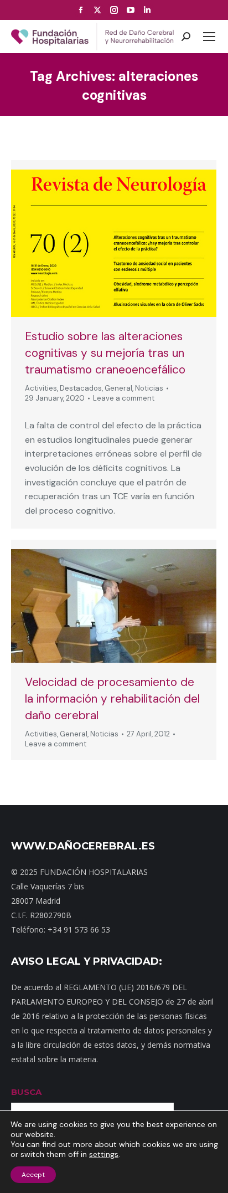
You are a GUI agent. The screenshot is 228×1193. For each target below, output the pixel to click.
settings (103, 1154)
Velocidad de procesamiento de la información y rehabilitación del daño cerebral (112, 698)
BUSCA (26, 1092)
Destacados (81, 388)
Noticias (149, 388)
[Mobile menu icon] (209, 36)
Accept (33, 1174)
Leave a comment (123, 398)
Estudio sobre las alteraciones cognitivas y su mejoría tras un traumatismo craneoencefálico (105, 353)
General (118, 388)
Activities (41, 388)
